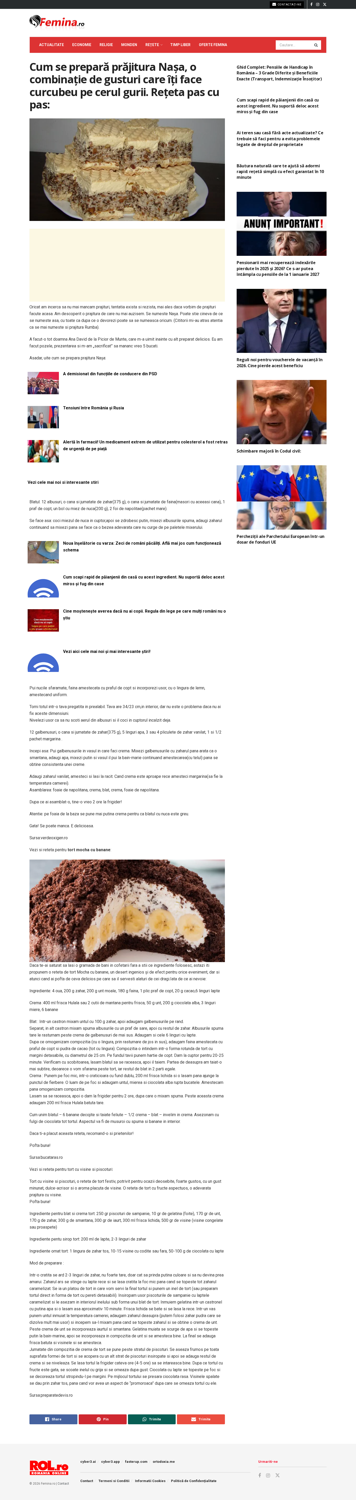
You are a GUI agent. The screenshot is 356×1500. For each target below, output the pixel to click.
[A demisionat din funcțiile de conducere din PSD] (43, 391)
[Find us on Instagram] (317, 4)
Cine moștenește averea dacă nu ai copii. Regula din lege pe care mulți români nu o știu (144, 614)
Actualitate (51, 45)
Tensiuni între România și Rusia (93, 407)
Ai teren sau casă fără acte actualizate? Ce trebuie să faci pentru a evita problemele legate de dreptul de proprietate (280, 138)
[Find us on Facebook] (311, 4)
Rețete (152, 45)
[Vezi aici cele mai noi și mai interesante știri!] (43, 668)
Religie (106, 45)
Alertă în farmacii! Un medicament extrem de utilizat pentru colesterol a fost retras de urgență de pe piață (145, 445)
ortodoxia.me (164, 1462)
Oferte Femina (213, 45)
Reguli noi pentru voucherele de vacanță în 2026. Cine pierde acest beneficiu (280, 362)
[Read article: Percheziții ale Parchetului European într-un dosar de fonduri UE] (282, 497)
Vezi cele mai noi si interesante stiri (63, 482)
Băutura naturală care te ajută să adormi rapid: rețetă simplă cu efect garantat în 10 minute (280, 171)
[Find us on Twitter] (325, 4)
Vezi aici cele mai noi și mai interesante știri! (106, 651)
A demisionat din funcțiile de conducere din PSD (110, 373)
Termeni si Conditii (114, 1481)
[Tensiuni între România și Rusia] (43, 425)
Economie (81, 45)
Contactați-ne (289, 4)
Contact (63, 1483)
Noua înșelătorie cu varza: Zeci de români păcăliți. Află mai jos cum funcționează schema (142, 546)
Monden (129, 45)
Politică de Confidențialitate (194, 1481)
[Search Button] (316, 45)
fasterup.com (136, 1462)
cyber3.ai (88, 1462)
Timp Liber (180, 45)
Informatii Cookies (150, 1481)
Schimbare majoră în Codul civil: (269, 451)
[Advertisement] (127, 265)
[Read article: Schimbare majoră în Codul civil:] (282, 412)
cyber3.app (110, 1462)
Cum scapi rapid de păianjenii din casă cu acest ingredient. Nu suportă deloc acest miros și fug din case (143, 580)
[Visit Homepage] (56, 23)
